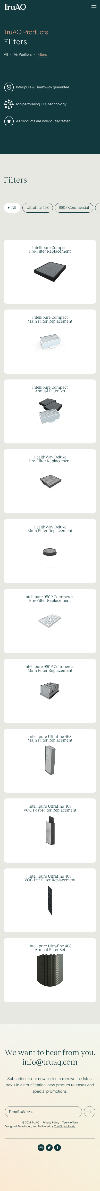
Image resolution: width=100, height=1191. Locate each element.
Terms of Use (70, 1122)
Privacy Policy (50, 1122)
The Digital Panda (64, 1126)
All (6, 55)
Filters (42, 55)
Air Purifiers (23, 55)
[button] (94, 7)
